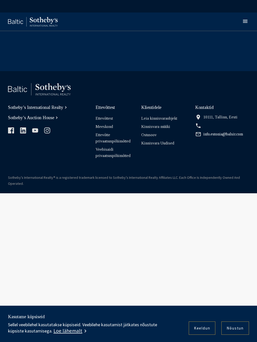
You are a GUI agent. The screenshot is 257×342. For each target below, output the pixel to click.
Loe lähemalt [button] (67, 330)
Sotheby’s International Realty (35, 107)
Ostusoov (149, 135)
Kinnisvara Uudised (157, 143)
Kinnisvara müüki (155, 126)
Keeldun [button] (202, 328)
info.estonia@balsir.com (223, 134)
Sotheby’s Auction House (31, 117)
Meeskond (104, 126)
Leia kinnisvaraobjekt (159, 118)
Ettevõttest (104, 118)
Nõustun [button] (235, 328)
